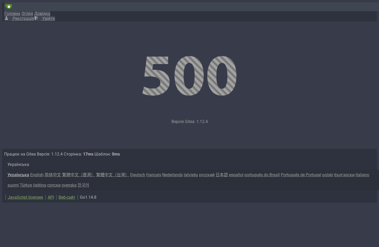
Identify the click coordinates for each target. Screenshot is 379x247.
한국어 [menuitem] (83, 185)
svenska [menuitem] (69, 185)
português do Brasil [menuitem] (262, 174)
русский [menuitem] (207, 174)
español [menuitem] (236, 174)
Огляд (27, 13)
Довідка (42, 13)
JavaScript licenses (25, 197)
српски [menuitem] (54, 185)
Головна (12, 13)
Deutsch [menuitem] (137, 174)
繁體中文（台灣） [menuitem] (112, 174)
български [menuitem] (344, 174)
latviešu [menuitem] (191, 174)
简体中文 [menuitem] (53, 174)
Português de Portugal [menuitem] (301, 174)
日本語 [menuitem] (222, 174)
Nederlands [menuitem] (172, 174)
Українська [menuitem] (18, 174)
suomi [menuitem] (13, 185)
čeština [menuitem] (39, 185)
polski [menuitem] (327, 174)
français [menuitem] (153, 174)
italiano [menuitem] (362, 174)
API (51, 197)
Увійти (48, 18)
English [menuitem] (37, 174)
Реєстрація (23, 18)
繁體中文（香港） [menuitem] (78, 174)
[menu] (192, 174)
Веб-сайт (67, 197)
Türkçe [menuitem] (26, 185)
